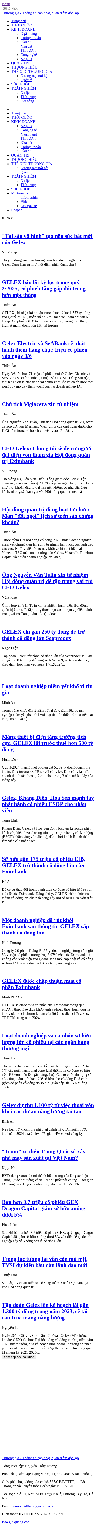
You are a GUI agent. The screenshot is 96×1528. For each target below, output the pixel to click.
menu (6, 4)
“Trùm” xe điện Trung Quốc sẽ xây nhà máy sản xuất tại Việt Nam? (44, 1154)
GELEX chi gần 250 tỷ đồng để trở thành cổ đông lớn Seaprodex (43, 635)
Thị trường (28, 50)
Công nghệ (29, 55)
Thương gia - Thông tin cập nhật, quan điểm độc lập (40, 13)
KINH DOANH (23, 29)
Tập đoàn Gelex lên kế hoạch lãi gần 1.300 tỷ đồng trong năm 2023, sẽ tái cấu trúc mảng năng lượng (45, 1311)
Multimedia (19, 193)
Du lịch (26, 93)
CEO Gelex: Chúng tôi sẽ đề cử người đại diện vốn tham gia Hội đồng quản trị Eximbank (47, 454)
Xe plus (26, 59)
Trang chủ (18, 21)
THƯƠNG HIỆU (24, 67)
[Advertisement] (48, 1407)
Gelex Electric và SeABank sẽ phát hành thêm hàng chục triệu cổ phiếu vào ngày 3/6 (44, 349)
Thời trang (28, 97)
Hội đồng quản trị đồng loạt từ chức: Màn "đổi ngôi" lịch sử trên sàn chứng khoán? (47, 515)
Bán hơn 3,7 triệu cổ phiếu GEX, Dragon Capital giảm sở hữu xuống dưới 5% (43, 1208)
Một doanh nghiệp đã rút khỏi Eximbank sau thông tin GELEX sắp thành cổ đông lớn (45, 926)
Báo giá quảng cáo (15, 1522)
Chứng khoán (31, 38)
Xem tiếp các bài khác (19, 1357)
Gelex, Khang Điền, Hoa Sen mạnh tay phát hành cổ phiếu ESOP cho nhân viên (48, 804)
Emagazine (29, 206)
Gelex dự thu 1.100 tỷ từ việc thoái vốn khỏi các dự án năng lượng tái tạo (48, 1108)
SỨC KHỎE (20, 84)
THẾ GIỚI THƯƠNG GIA (31, 71)
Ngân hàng (29, 34)
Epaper (16, 210)
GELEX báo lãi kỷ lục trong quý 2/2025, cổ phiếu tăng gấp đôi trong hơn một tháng (44, 288)
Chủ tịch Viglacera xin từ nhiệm (40, 404)
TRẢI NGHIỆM (23, 88)
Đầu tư (26, 42)
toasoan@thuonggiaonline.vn (33, 1506)
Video (25, 202)
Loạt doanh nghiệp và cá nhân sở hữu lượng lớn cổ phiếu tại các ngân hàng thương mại (46, 1042)
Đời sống (27, 101)
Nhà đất (26, 46)
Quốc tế (26, 80)
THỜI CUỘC (21, 25)
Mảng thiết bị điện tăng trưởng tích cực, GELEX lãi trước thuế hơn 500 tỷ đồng (47, 743)
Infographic (29, 197)
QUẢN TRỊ (20, 63)
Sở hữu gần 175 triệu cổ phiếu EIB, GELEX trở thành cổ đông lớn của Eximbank (43, 865)
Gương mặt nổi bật (34, 76)
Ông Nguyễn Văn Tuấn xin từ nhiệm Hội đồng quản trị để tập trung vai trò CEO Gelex (47, 581)
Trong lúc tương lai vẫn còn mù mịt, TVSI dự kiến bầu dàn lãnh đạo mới (45, 1262)
